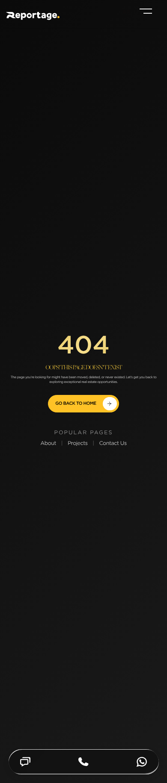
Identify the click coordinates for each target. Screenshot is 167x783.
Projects (78, 444)
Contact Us (112, 444)
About (48, 444)
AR (126, 12)
